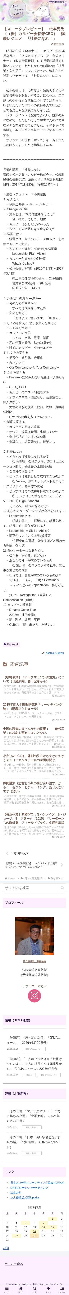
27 (34, 1236)
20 (34, 1231)
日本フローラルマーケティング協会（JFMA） (38, 1182)
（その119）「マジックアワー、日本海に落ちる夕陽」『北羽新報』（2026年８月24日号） (34, 1116)
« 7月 (6, 1248)
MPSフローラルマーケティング (29, 1187)
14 (43, 1227)
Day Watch (13, 644)
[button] (62, 887)
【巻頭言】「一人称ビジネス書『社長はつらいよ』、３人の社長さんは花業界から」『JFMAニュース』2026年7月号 (34, 1063)
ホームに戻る (14, 1264)
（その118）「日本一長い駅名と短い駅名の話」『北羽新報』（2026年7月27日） (34, 1142)
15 (52, 1227)
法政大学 (15, 1192)
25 (16, 1236)
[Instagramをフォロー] (34, 996)
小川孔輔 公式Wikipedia (24, 1197)
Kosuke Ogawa (34, 961)
